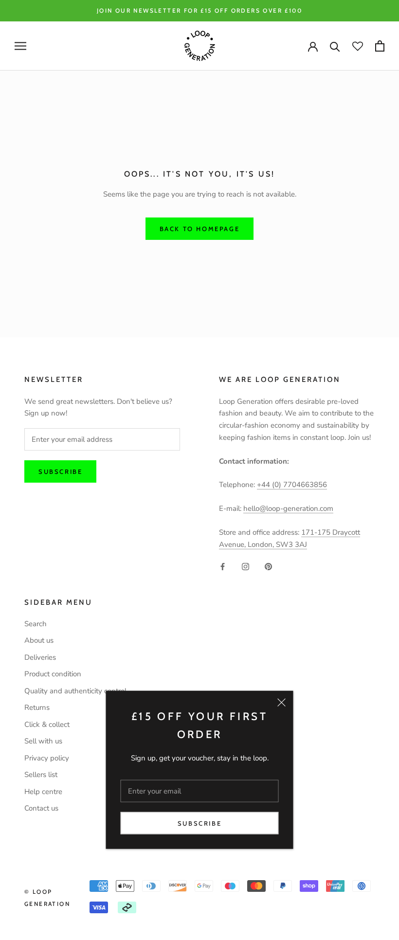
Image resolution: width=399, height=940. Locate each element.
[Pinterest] (268, 566)
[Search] (335, 46)
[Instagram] (245, 566)
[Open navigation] (20, 46)
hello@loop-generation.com (288, 508)
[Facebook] (222, 566)
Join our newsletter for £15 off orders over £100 (199, 10)
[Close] (281, 702)
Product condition (52, 674)
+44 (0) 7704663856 (292, 484)
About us (39, 640)
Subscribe (199, 823)
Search (35, 624)
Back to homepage (200, 229)
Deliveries (40, 657)
